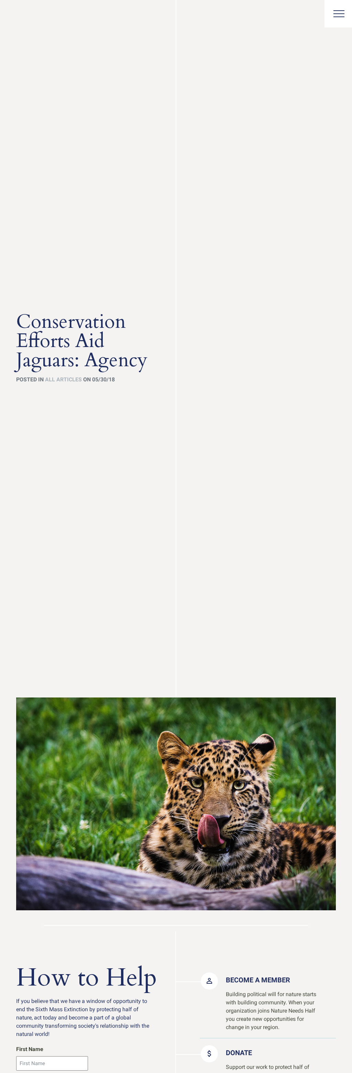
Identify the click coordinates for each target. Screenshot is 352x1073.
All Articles (63, 379)
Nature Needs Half (30, 15)
